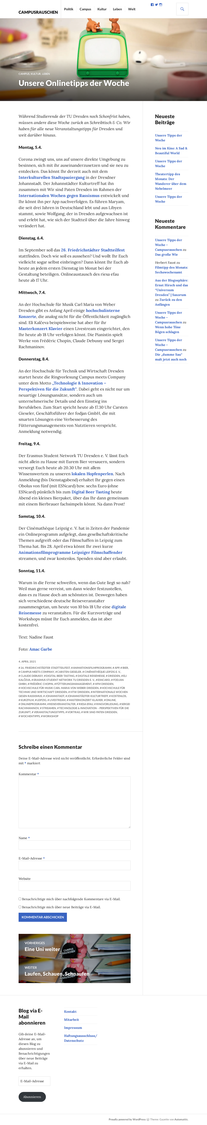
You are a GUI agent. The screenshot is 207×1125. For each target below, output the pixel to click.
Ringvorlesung (107, 704)
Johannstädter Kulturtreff (87, 696)
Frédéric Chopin (41, 683)
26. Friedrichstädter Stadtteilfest (93, 249)
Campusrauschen (38, 12)
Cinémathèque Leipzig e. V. (102, 671)
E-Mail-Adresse (32, 858)
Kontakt (70, 1011)
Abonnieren (32, 1097)
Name (24, 838)
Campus (85, 9)
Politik (68, 9)
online (111, 700)
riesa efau (86, 704)
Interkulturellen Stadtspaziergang (52, 177)
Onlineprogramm (33, 704)
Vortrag (73, 712)
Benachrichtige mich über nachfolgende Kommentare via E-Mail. (71, 899)
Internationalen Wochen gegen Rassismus (59, 195)
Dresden (114, 675)
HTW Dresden (80, 692)
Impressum (73, 1028)
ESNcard (104, 679)
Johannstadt (54, 696)
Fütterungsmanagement (74, 683)
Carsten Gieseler (69, 671)
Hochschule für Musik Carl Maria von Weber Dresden (60, 688)
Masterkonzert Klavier (40, 328)
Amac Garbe (40, 649)
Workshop (50, 716)
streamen (49, 708)
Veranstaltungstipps (49, 712)
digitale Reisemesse (91, 675)
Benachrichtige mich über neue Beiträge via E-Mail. (61, 907)
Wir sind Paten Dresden (100, 712)
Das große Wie (166, 254)
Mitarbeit (71, 1020)
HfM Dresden (104, 683)
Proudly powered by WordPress (127, 1119)
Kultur (102, 9)
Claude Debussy (32, 675)
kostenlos (118, 696)
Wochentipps (30, 716)
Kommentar (29, 774)
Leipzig (41, 700)
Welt (131, 9)
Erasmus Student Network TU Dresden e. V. (64, 679)
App (117, 667)
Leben (117, 9)
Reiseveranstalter (62, 704)
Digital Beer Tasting (91, 491)
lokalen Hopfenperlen (92, 473)
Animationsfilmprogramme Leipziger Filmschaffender (71, 552)
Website (25, 879)
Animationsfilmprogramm (92, 667)
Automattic (181, 1119)
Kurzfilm (27, 700)
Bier (125, 667)
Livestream (57, 700)
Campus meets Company (37, 671)
